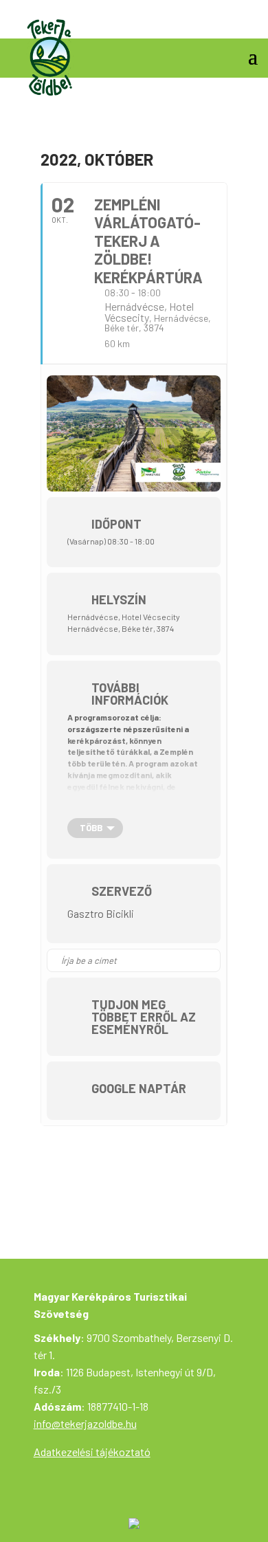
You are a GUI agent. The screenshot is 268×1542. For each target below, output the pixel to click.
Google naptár (138, 1088)
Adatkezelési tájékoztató (92, 1451)
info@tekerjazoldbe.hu (85, 1423)
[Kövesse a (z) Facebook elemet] (247, 23)
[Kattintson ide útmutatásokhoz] (209, 960)
